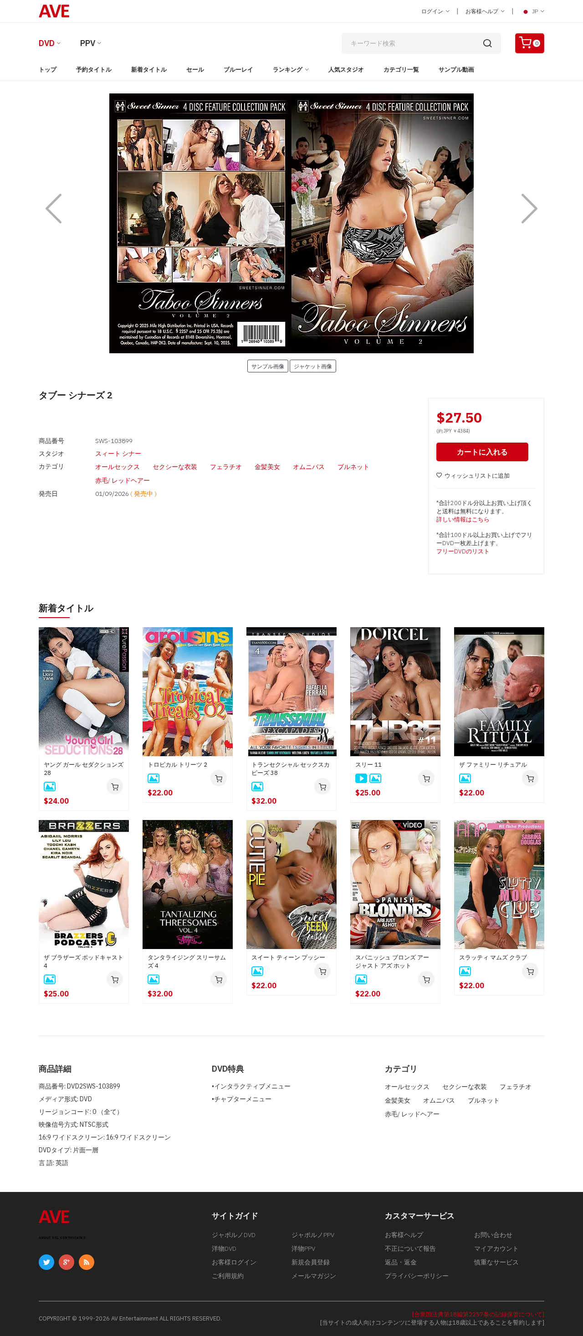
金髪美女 (267, 467)
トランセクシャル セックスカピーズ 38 (290, 769)
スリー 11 (368, 765)
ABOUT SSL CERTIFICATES (62, 1237)
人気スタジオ (346, 69)
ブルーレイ (238, 69)
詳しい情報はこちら (463, 519)
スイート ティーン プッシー (288, 957)
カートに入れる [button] (482, 451)
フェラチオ (226, 467)
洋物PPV (303, 1248)
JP (535, 11)
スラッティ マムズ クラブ (493, 957)
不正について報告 (410, 1248)
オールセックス (117, 467)
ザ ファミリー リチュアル (493, 765)
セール (195, 69)
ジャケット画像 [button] (313, 366)
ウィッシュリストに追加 (477, 476)
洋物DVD (224, 1248)
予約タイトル (94, 69)
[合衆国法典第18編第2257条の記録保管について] (478, 1314)
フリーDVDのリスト (463, 551)
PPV (87, 43)
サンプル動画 (456, 69)
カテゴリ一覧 (401, 69)
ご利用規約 (228, 1276)
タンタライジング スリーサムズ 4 (187, 962)
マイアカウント (496, 1248)
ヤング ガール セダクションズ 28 (83, 769)
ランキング (287, 69)
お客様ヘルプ (482, 11)
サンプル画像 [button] (267, 366)
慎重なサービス (496, 1262)
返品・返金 (401, 1262)
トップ (47, 69)
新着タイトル (149, 69)
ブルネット (353, 467)
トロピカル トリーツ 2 (177, 765)
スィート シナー (118, 453)
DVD (47, 43)
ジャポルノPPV (313, 1235)
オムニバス (309, 467)
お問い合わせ (493, 1235)
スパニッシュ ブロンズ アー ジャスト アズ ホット (392, 962)
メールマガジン (314, 1276)
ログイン (433, 11)
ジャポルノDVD (234, 1235)
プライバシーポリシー (417, 1276)
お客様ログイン (234, 1262)
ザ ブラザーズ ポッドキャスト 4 (83, 962)
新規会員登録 (311, 1262)
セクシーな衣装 (175, 467)
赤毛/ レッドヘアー (122, 480)
